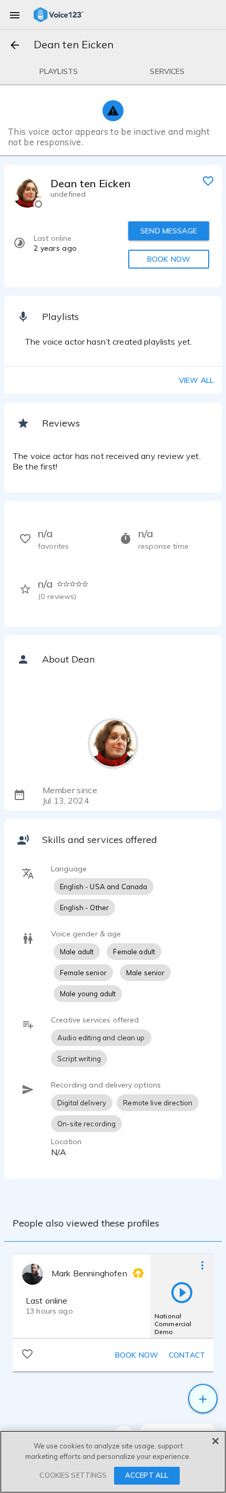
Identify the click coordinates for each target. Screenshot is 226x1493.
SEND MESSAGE (168, 231)
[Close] (215, 1441)
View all (196, 380)
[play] (181, 1292)
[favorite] (208, 180)
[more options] (202, 1264)
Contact (187, 1355)
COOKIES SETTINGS (73, 1475)
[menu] (14, 14)
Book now (136, 1355)
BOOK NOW (168, 259)
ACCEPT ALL (146, 1475)
